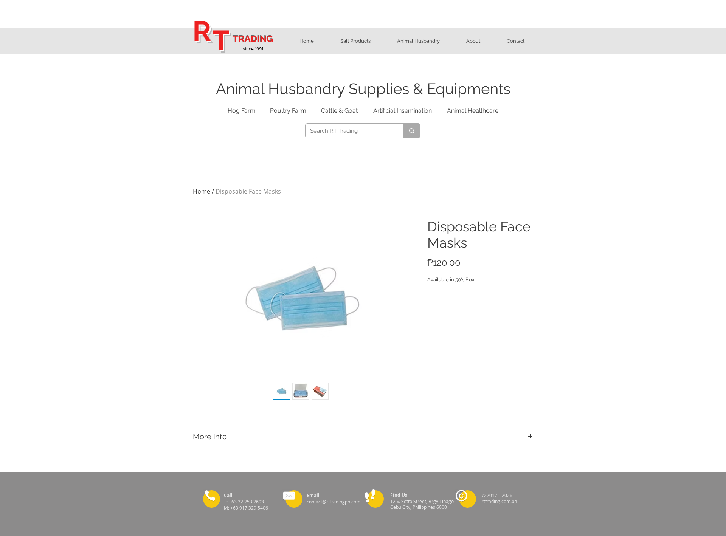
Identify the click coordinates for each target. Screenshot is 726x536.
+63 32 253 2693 (247, 502)
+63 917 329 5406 (249, 508)
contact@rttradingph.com (333, 502)
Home (201, 191)
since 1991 (253, 48)
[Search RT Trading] (411, 131)
